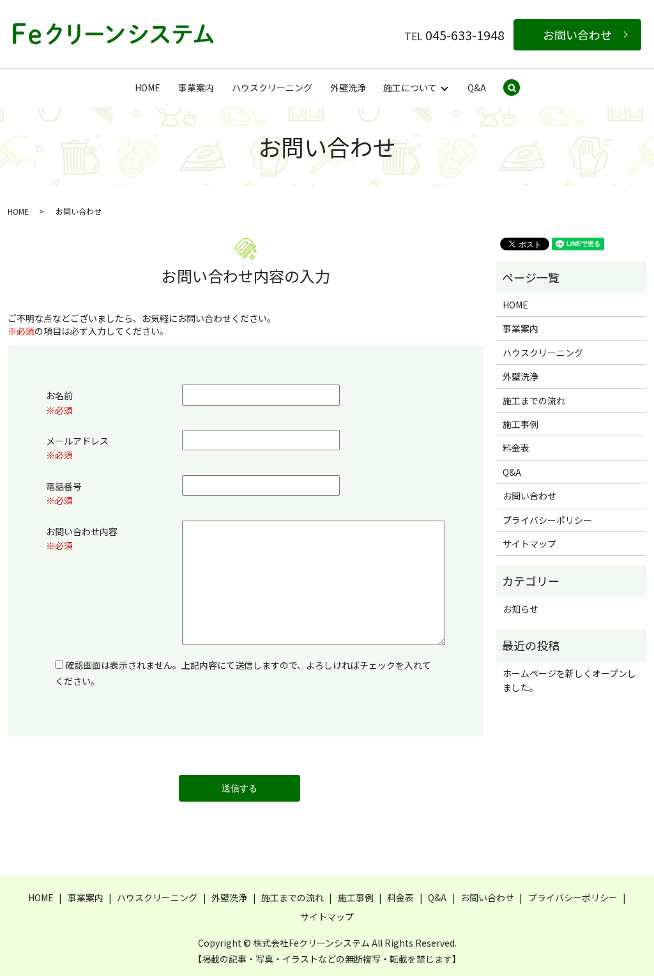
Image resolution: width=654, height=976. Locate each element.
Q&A (477, 87)
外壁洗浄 (348, 87)
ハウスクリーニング (272, 87)
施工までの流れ (534, 400)
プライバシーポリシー (547, 520)
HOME (147, 87)
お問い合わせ (577, 34)
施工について (410, 87)
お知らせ (520, 608)
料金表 (516, 447)
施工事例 (520, 424)
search (520, 88)
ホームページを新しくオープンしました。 (569, 680)
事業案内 (196, 87)
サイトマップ (529, 543)
